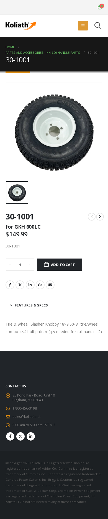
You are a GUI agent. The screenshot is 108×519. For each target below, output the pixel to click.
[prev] (92, 217)
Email (50, 284)
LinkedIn (30, 284)
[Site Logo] (21, 26)
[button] (83, 25)
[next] (100, 217)
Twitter (20, 284)
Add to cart (63, 264)
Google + (40, 284)
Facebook (10, 284)
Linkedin (31, 436)
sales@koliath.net (26, 416)
